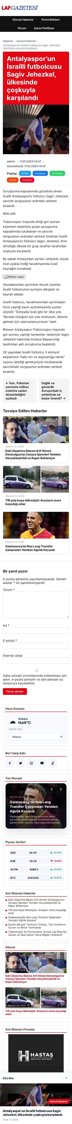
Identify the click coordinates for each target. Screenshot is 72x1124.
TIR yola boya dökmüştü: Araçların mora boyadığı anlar (37, 911)
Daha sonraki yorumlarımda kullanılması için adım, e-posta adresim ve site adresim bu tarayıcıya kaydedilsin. (34, 679)
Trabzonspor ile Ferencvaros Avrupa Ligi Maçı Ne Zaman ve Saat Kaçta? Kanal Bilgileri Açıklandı (37, 933)
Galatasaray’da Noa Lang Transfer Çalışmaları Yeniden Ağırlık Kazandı (34, 919)
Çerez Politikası (44, 28)
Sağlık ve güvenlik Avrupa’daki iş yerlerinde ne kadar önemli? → (53, 390)
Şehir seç (16, 729)
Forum (22, 28)
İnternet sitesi (12, 655)
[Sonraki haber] (60, 789)
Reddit (12, 180)
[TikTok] (52, 763)
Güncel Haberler (23, 19)
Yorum (9, 590)
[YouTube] (42, 763)
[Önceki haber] (52, 789)
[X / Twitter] (20, 763)
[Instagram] (31, 763)
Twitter (25, 173)
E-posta (10, 640)
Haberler (8, 40)
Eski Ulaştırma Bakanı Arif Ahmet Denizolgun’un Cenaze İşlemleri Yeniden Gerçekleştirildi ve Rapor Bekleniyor (36, 902)
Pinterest (27, 180)
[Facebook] (9, 763)
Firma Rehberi (50, 19)
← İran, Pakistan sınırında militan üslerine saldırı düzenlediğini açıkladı (17, 390)
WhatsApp (57, 173)
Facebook (40, 173)
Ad (6, 625)
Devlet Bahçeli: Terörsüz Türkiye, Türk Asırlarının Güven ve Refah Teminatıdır (37, 926)
